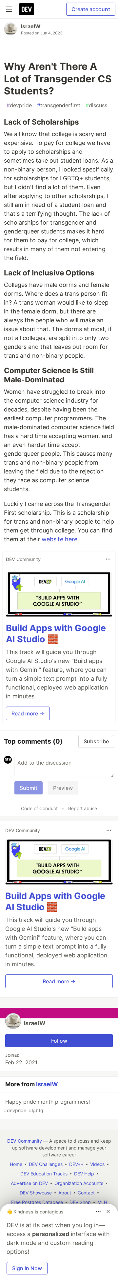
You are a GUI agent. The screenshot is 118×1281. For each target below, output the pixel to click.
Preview (63, 788)
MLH (102, 1202)
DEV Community (24, 1141)
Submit (28, 788)
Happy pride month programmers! (47, 1105)
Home (16, 1164)
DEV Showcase (36, 1192)
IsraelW (31, 26)
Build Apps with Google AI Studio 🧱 (56, 634)
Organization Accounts (78, 1183)
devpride (19, 105)
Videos (97, 1164)
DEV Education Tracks (44, 1173)
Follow (59, 1040)
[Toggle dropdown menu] (108, 559)
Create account (90, 9)
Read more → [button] (27, 713)
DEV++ (76, 1164)
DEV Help (84, 1173)
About (64, 1192)
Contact (86, 1192)
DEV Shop (80, 1202)
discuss (96, 105)
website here (59, 539)
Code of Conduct (39, 808)
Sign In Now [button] (27, 1268)
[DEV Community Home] (26, 9)
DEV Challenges (46, 1164)
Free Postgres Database (37, 1202)
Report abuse (82, 808)
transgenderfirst (58, 105)
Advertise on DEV (29, 1183)
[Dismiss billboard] (108, 1211)
